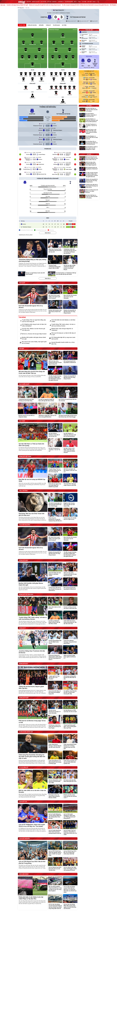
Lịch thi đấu (43, 1)
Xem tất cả (47, 232)
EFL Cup (90, 34)
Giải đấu (54, 1)
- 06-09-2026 (93, 41)
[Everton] (25, 182)
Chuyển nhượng (69, 1)
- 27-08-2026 (93, 35)
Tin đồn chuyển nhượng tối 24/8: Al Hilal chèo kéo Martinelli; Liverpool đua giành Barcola (43, 5)
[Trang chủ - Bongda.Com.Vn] (21, 2)
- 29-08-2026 (93, 38)
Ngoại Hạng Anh (59, 10)
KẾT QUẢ (49, 1)
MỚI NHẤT (29, 1)
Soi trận (84, 1)
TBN (79, 1)
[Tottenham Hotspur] (70, 182)
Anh (75, 1)
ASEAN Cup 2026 (35, 1)
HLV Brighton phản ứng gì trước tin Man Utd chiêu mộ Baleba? (84, 5)
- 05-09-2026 (93, 52)
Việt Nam (89, 1)
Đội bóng (60, 1)
